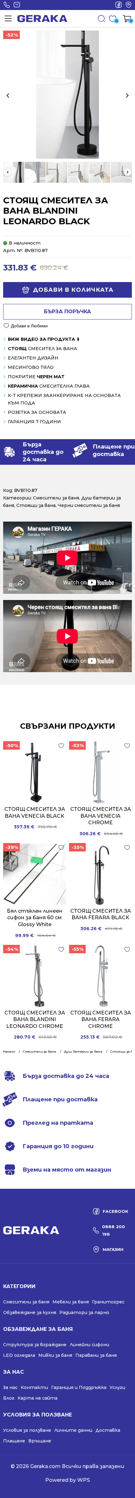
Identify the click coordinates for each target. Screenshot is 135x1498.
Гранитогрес (108, 1302)
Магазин (128, 5)
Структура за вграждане (35, 1344)
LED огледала (19, 1355)
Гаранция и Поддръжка (78, 1387)
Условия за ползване (27, 1430)
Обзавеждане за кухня (29, 1312)
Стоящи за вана (36, 505)
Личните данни (73, 1430)
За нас (10, 1387)
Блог (8, 1398)
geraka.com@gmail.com (16, 5)
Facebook (118, 5)
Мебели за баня (70, 1302)
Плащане (14, 1441)
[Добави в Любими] (61, 746)
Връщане (39, 1441)
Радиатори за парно (84, 1312)
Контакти (34, 1387)
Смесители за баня (56, 498)
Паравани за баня (96, 1355)
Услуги (117, 1387)
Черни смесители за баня (89, 505)
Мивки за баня (55, 1355)
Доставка (107, 1430)
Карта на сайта (37, 1398)
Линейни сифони (89, 1344)
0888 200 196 (6, 5)
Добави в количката (73, 289)
